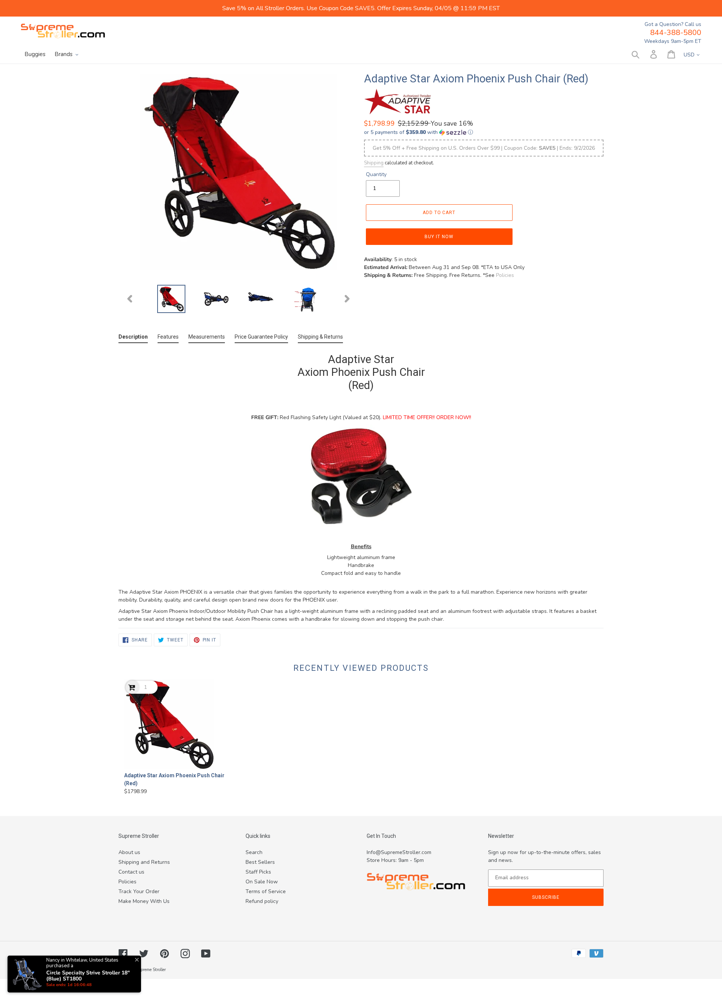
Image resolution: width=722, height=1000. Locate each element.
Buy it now (439, 236)
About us (129, 852)
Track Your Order (138, 891)
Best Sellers (260, 862)
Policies (505, 275)
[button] (484, 132)
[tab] (133, 338)
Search (254, 852)
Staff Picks (258, 871)
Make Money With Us (144, 901)
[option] (171, 299)
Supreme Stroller (150, 970)
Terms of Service (266, 891)
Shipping (374, 163)
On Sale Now (262, 881)
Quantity (376, 174)
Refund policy (262, 901)
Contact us (131, 871)
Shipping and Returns (144, 862)
